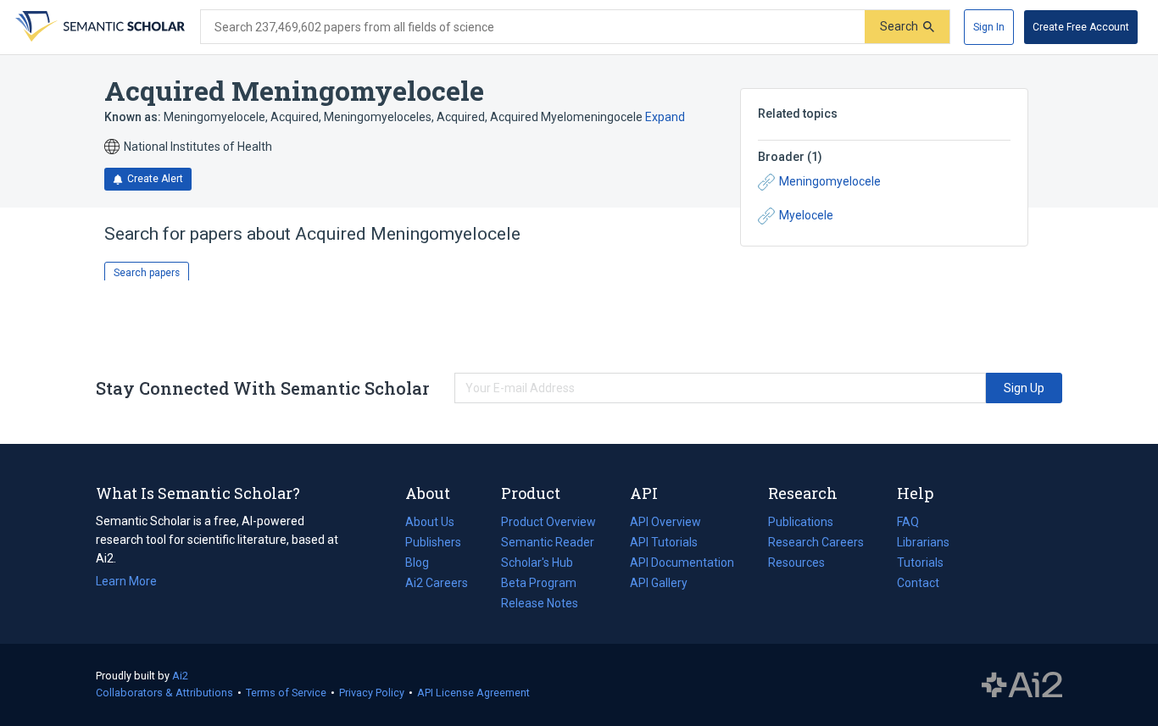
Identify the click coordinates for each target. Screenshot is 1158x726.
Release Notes (539, 603)
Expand (665, 117)
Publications (800, 523)
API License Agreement (473, 692)
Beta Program (538, 583)
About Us (429, 522)
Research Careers (816, 543)
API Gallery (659, 583)
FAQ (908, 522)
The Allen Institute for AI (1022, 685)
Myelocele (806, 215)
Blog (424, 564)
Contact (918, 583)
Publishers (433, 542)
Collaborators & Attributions (164, 692)
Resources (796, 564)
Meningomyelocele (830, 181)
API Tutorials (664, 542)
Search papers (147, 273)
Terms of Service (286, 692)
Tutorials (920, 562)
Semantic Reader (547, 542)
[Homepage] (98, 27)
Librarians (923, 542)
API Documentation (682, 564)
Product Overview (548, 522)
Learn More (126, 581)
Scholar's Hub (537, 562)
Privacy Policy (371, 692)
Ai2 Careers (436, 584)
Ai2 (180, 675)
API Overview (665, 522)
